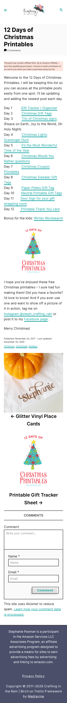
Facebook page (36, 319)
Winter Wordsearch (48, 218)
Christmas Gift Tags (36, 113)
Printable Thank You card (40, 209)
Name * (14, 556)
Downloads (21, 346)
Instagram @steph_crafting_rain (28, 314)
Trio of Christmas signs (39, 119)
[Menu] (5, 10)
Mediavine (36, 696)
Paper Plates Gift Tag (37, 188)
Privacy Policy (33, 676)
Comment (11, 527)
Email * (13, 572)
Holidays (33, 346)
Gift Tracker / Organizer (39, 108)
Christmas (9, 346)
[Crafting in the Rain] (33, 10)
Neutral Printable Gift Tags (41, 193)
